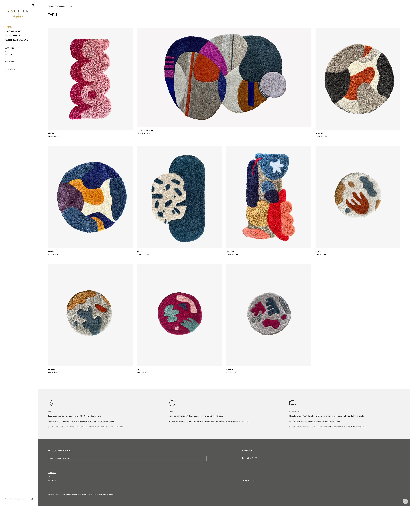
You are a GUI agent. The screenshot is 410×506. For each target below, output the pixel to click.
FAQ (49, 476)
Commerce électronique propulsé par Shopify (95, 494)
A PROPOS (52, 472)
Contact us (52, 480)
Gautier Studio (71, 494)
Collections (60, 6)
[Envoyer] (32, 499)
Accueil (51, 6)
